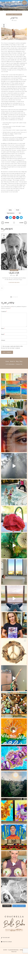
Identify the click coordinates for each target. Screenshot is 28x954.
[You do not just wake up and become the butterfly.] (14, 758)
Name (3, 328)
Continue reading (14, 282)
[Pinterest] (14, 217)
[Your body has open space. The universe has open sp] (14, 598)
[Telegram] (21, 217)
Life (20, 213)
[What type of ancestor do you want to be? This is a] (14, 890)
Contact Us (19, 364)
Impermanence (10, 213)
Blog (17, 361)
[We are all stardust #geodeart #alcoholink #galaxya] (14, 625)
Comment (4, 311)
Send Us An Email (7, 941)
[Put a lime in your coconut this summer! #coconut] (14, 864)
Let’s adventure (10, 364)
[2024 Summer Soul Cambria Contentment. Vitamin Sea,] (14, 731)
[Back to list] (14, 223)
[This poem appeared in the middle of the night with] (14, 439)
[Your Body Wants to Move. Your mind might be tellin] (14, 678)
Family (12, 14)
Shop (20, 361)
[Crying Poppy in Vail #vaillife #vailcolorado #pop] (14, 519)
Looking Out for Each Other (14, 273)
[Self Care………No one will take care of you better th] (14, 572)
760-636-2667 (6, 937)
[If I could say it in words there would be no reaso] (14, 811)
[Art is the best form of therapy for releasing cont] (14, 386)
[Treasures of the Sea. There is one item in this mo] (14, 705)
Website (3, 340)
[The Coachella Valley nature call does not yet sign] (14, 413)
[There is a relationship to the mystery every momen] (14, 784)
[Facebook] (6, 217)
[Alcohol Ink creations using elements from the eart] (14, 545)
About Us (12, 361)
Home (7, 361)
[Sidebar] (2, 288)
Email (3, 334)
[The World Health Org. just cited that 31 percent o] (14, 492)
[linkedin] (17, 217)
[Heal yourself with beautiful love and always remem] (14, 466)
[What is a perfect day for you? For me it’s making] (14, 652)
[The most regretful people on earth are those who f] (14, 837)
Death (17, 210)
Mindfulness (17, 14)
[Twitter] (10, 217)
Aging (8, 14)
